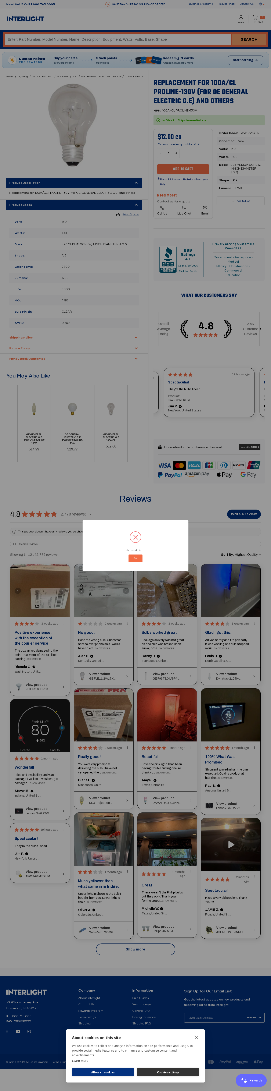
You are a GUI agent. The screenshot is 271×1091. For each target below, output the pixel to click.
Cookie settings (168, 1072)
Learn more (80, 1061)
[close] (196, 1037)
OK (135, 558)
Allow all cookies (103, 1072)
